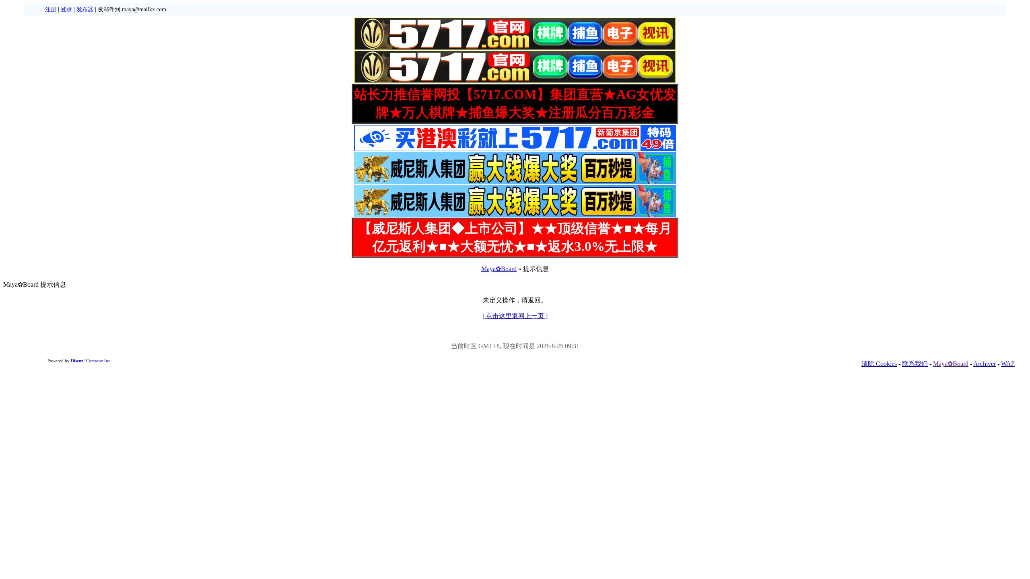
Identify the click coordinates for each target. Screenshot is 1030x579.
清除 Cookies (879, 363)
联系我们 (915, 363)
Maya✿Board (499, 268)
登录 (66, 9)
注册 (50, 9)
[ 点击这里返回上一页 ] (515, 315)
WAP (1008, 363)
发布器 (84, 9)
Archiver (984, 363)
